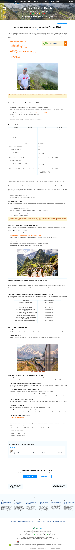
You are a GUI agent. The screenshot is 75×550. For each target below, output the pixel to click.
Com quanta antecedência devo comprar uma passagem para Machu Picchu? (23, 52)
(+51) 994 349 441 (51, 534)
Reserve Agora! (30, 476)
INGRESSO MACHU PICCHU (20, 1)
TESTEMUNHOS (44, 1)
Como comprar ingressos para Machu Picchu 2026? (18, 44)
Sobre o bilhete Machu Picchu (28, 531)
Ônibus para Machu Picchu (15, 57)
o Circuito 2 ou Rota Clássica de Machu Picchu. (41, 112)
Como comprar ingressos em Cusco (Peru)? (18, 45)
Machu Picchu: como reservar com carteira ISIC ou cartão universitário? (15, 486)
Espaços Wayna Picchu (27, 521)
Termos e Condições (36, 531)
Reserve (71, 1)
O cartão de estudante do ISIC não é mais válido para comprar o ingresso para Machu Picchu (25, 235)
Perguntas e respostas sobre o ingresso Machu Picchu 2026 (20, 58)
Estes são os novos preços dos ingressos (17, 417)
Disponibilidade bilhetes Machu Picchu (16, 521)
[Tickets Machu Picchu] (40, 13)
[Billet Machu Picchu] (37, 13)
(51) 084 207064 (27, 534)
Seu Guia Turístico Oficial (56, 502)
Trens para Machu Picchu (15, 56)
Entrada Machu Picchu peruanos (37, 521)
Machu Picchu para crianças (47, 521)
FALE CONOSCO (51, 1)
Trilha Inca (12, 55)
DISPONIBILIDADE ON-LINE (33, 1)
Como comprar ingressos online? (16, 46)
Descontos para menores (15, 50)
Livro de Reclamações (43, 531)
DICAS (57, 1)
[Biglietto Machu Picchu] (42, 13)
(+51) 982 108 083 (38, 534)
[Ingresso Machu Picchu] (33, 13)
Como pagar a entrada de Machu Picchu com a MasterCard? (59, 486)
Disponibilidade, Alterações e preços (59, 521)
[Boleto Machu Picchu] (30, 13)
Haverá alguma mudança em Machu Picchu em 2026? (19, 41)
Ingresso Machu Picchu (37, 8)
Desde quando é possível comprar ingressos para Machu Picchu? (21, 51)
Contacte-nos (49, 531)
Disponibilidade (44, 476)
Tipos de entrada (12, 42)
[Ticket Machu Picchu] (35, 13)
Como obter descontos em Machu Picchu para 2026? (18, 47)
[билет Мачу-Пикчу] (44, 13)
